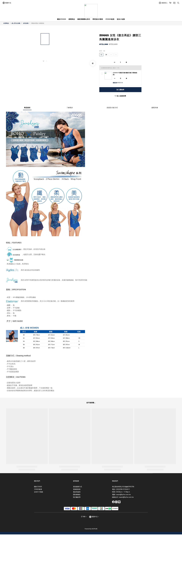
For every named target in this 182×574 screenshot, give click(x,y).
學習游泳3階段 (98, 19)
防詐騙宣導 (76, 497)
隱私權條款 (76, 494)
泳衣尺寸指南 (38, 492)
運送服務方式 (77, 486)
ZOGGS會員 (110, 19)
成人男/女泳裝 (16, 23)
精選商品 (72, 19)
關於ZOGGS (61, 19)
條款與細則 (76, 492)
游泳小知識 (121, 19)
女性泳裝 (26, 23)
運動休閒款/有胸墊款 (37, 23)
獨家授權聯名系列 (83, 19)
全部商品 (6, 23)
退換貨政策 (76, 489)
